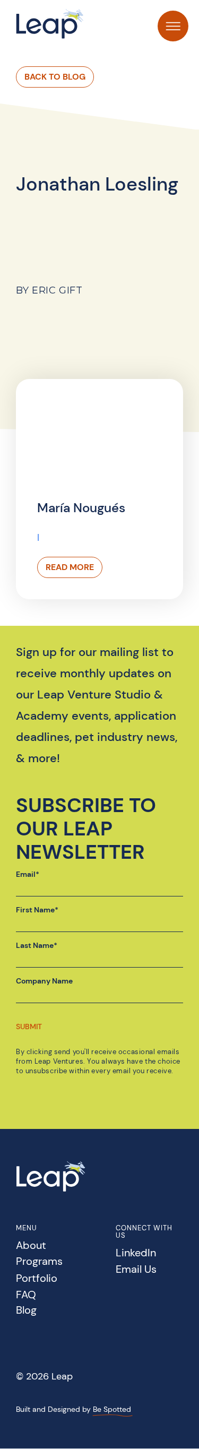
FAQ (26, 1295)
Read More (70, 567)
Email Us (136, 1270)
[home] (50, 23)
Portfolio (36, 1279)
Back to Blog (54, 76)
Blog (26, 1311)
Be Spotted (112, 1409)
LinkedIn (136, 1253)
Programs (39, 1262)
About (31, 1246)
